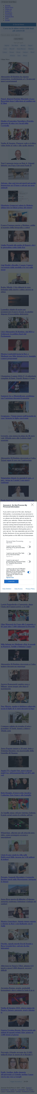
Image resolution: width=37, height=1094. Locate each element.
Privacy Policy (30, 589)
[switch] (29, 547)
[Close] (33, 505)
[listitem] (18, 541)
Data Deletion (6, 589)
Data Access (18, 589)
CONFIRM (11, 581)
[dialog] (18, 547)
